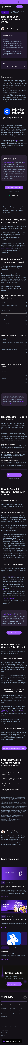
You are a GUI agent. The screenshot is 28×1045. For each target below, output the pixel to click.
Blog (11, 1011)
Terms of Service (5, 1032)
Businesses (4, 1016)
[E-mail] (25, 66)
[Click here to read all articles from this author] (14, 837)
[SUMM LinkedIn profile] (11, 1026)
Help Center (13, 1013)
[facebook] (3, 66)
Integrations (4, 1008)
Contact (21, 1013)
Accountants (4, 1013)
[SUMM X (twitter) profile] (2, 1026)
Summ (17, 140)
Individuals (4, 1011)
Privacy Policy (4, 1030)
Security (3, 1035)
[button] (14, 773)
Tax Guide (12, 1008)
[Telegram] (20, 66)
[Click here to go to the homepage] (6, 6)
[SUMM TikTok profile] (15, 1026)
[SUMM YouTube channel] (6, 1026)
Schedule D (10, 712)
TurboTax (4, 710)
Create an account (9, 162)
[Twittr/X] (8, 66)
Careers (21, 1011)
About (20, 1008)
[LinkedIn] (12, 66)
